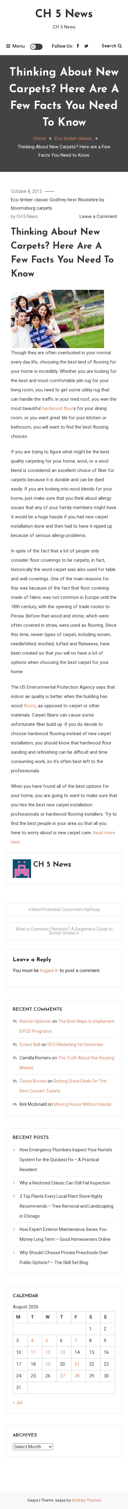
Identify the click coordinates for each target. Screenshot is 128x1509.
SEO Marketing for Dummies (75, 1044)
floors (30, 706)
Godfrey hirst (63, 200)
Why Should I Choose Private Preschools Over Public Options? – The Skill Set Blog (64, 1257)
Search (109, 45)
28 (77, 1376)
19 (47, 1364)
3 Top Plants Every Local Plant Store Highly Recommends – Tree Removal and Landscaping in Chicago (66, 1206)
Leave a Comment (98, 216)
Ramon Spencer (35, 1021)
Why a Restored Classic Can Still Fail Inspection (65, 1182)
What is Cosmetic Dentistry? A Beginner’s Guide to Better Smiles (64, 931)
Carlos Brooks (33, 1081)
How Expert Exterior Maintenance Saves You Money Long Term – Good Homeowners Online (65, 1234)
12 (47, 1352)
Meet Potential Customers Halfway (65, 909)
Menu (18, 46)
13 (62, 1352)
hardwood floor (57, 408)
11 (33, 1352)
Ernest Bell (30, 1044)
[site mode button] (36, 47)
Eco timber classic (29, 200)
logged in (49, 970)
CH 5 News (64, 14)
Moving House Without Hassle (83, 1104)
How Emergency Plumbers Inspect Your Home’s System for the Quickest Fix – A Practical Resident (66, 1159)
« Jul (17, 1402)
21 (77, 1364)
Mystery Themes (86, 1500)
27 (62, 1376)
